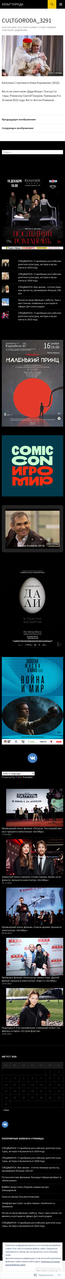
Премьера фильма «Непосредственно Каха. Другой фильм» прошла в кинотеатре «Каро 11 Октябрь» (30, 979)
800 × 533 (17, 27)
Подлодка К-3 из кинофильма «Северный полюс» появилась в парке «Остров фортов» (31, 1029)
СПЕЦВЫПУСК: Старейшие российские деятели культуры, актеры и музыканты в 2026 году (39, 277)
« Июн (6, 1110)
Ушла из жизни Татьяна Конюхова (20, 1196)
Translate (28, 777)
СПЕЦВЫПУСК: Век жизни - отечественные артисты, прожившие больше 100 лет (39, 290)
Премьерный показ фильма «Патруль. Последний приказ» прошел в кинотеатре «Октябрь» (32, 830)
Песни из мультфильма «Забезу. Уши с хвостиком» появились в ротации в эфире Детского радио (39, 303)
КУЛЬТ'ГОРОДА (12, 4)
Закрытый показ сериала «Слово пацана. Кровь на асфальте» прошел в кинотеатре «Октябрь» (32, 878)
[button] (24, 539)
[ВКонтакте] (32, 758)
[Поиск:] (32, 152)
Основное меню (60, 4)
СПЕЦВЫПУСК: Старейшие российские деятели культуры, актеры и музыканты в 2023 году (39, 316)
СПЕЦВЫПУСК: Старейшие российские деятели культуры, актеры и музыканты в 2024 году (39, 264)
